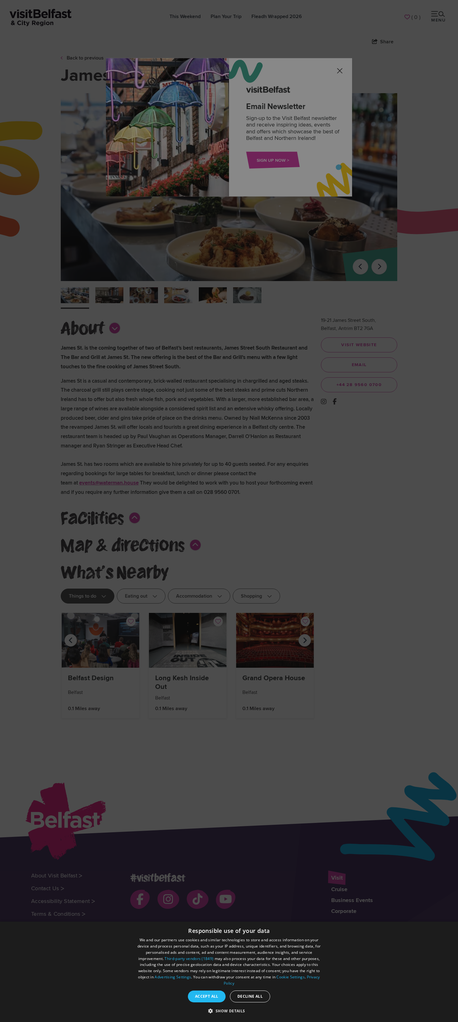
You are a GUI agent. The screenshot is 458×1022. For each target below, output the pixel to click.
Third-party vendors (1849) (189, 958)
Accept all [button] (206, 996)
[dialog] (229, 972)
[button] (229, 1011)
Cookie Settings (290, 977)
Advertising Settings (173, 977)
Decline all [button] (250, 996)
